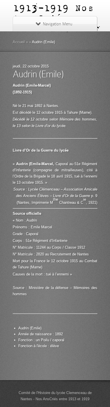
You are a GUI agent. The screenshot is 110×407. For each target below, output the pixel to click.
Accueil (19, 42)
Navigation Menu (57, 24)
